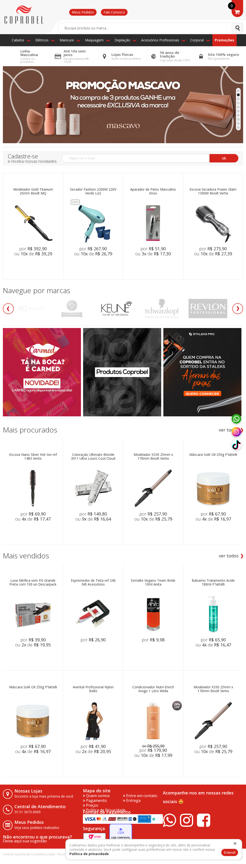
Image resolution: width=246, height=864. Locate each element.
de (153, 746)
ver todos (229, 430)
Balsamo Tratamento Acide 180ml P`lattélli (213, 583)
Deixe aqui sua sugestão (25, 841)
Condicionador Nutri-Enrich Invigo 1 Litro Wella (153, 689)
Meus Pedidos (83, 12)
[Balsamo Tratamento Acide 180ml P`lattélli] (213, 614)
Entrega (133, 800)
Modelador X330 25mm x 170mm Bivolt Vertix (153, 457)
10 (238, 127)
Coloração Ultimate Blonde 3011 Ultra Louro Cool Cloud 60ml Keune (93, 457)
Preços (91, 805)
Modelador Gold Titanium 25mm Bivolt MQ (33, 191)
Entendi (229, 852)
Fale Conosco (114, 12)
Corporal (197, 40)
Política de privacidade (89, 853)
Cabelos (18, 40)
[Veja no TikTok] (236, 445)
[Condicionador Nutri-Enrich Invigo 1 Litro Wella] (153, 721)
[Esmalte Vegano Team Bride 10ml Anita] (153, 614)
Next (237, 308)
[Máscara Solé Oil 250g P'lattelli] (213, 488)
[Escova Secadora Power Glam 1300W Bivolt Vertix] (213, 223)
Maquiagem (94, 40)
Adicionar (40, 265)
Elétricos (42, 40)
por (33, 248)
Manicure (67, 40)
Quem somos (97, 795)
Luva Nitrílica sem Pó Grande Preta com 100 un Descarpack (32, 583)
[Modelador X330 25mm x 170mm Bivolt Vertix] (153, 488)
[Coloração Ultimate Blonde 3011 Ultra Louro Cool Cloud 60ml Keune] (93, 488)
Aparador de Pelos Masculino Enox (153, 191)
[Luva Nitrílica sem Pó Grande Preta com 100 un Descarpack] (33, 614)
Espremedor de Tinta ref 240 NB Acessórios (93, 583)
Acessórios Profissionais (160, 40)
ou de (33, 254)
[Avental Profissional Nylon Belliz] (93, 721)
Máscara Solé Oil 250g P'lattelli (213, 455)
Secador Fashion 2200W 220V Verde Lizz (93, 191)
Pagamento (96, 800)
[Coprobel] (24, 15)
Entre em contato (141, 795)
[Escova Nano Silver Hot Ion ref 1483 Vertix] (33, 488)
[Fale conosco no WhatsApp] (236, 419)
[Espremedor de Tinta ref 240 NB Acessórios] (93, 614)
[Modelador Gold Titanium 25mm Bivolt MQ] (33, 223)
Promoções (224, 40)
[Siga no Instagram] (236, 432)
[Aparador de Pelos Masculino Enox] (153, 223)
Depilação (122, 40)
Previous (8, 308)
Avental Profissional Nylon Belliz (93, 689)
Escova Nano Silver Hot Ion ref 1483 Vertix (33, 457)
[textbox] (150, 28)
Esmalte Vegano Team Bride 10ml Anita (153, 583)
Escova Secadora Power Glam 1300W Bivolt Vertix (213, 191)
